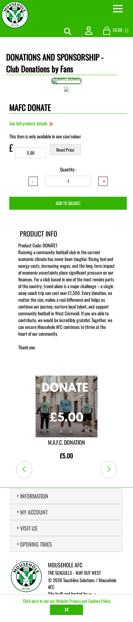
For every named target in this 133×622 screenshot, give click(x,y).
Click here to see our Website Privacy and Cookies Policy (66, 601)
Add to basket (68, 203)
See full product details (29, 123)
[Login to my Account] (88, 30)
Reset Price (65, 149)
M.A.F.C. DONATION (66, 442)
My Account (34, 512)
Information (34, 496)
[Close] (66, 609)
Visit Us (28, 528)
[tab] (66, 496)
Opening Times (36, 544)
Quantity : (68, 169)
